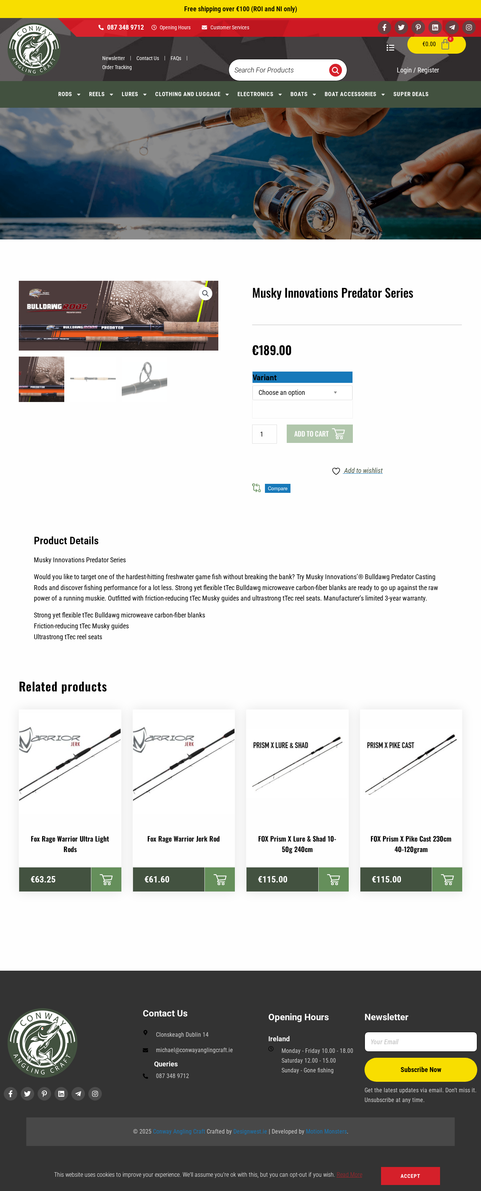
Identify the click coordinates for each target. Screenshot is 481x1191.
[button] (205, 293)
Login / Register (418, 70)
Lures (130, 94)
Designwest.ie (250, 1131)
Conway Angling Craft (179, 1131)
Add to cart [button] (106, 879)
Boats (299, 94)
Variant (265, 377)
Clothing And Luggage (188, 94)
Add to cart (311, 433)
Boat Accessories (351, 94)
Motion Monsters (326, 1131)
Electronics (255, 94)
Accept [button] (410, 1176)
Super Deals (411, 94)
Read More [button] (349, 1174)
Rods (65, 94)
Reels (97, 94)
